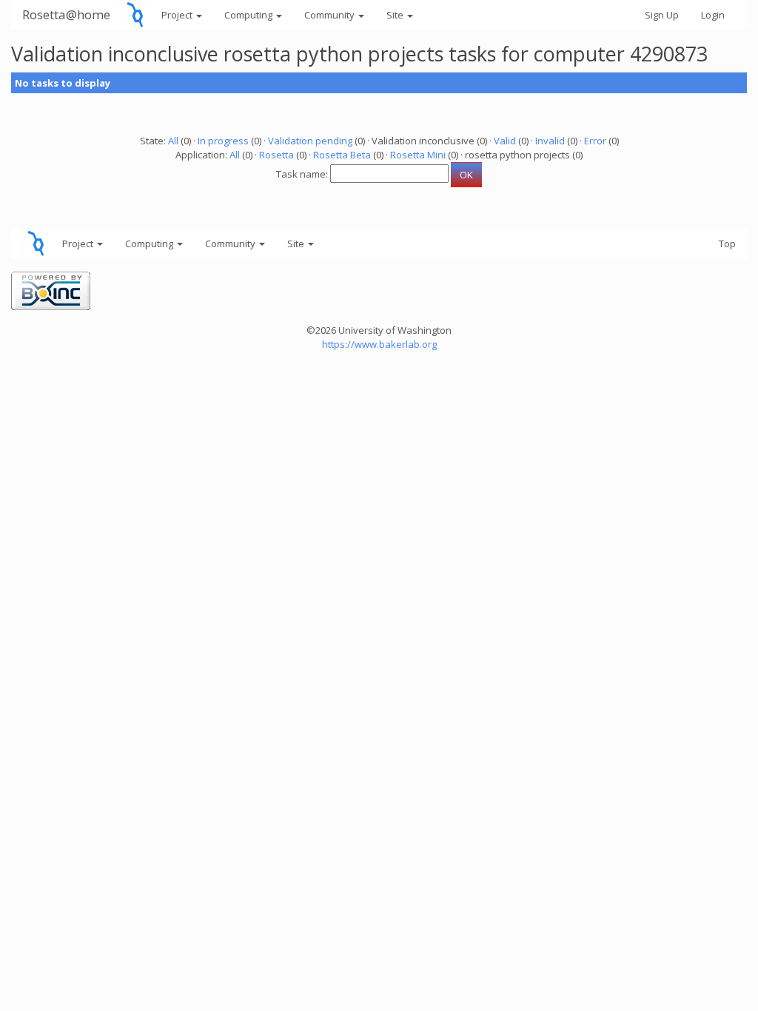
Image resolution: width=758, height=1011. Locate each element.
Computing (249, 14)
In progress (223, 140)
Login (713, 14)
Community (330, 14)
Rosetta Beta (342, 154)
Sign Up (662, 14)
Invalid (550, 140)
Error (595, 140)
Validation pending (310, 140)
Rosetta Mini (418, 154)
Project (178, 14)
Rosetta (276, 154)
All (173, 140)
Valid (505, 140)
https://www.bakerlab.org (379, 344)
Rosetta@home (66, 14)
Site (396, 14)
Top (727, 243)
